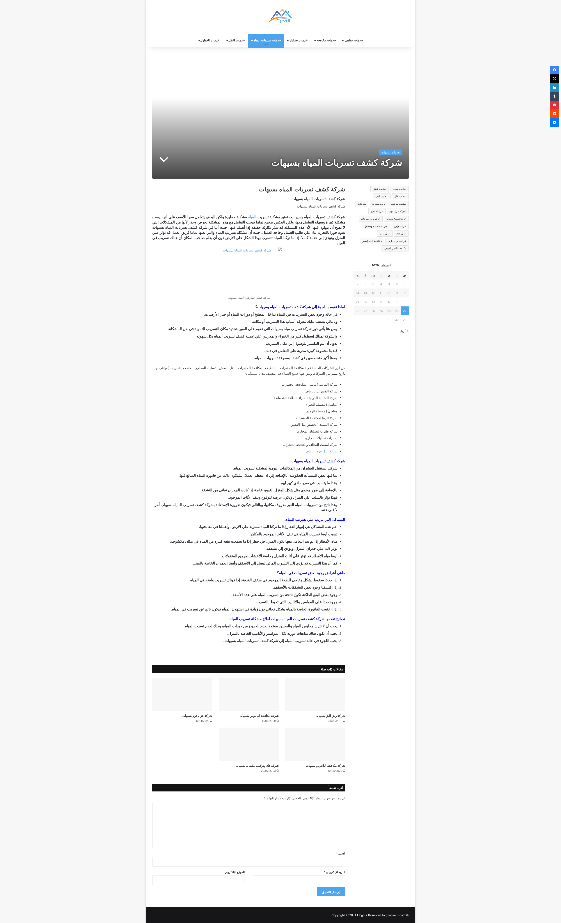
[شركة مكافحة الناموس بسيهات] (249, 694)
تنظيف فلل (400, 196)
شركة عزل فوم (397, 211)
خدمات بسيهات (390, 152)
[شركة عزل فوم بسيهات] (182, 694)
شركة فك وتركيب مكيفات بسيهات (257, 765)
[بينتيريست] (554, 105)
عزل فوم (401, 233)
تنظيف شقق (379, 188)
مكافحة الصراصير (372, 241)
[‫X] (554, 78)
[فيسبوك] (554, 70)
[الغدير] (280, 17)
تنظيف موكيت (398, 203)
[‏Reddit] (554, 113)
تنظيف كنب (381, 196)
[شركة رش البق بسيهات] (315, 694)
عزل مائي (385, 233)
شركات (362, 203)
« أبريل (404, 331)
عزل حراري (400, 226)
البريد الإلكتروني (334, 872)
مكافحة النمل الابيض (395, 248)
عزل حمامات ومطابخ (375, 226)
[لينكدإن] (554, 87)
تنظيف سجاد (399, 188)
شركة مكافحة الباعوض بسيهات (325, 765)
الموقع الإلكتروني (234, 872)
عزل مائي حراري (397, 241)
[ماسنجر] (554, 122)
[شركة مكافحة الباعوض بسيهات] (315, 744)
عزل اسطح (377, 211)
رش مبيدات (378, 203)
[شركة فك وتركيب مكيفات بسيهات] (249, 744)
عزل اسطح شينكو (396, 218)
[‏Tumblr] (554, 96)
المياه (252, 217)
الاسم (340, 853)
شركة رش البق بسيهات (330, 715)
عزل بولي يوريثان (370, 218)
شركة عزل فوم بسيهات (197, 715)
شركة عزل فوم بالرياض (321, 451)
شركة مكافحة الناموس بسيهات (259, 715)
